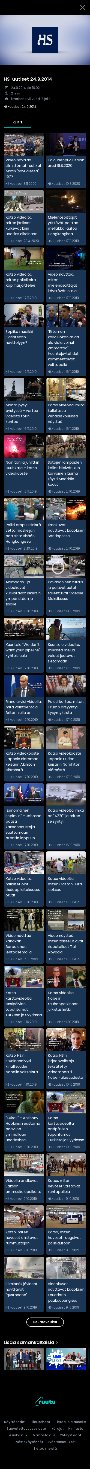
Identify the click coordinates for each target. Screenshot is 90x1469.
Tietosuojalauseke (70, 1422)
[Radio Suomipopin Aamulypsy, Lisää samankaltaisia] (66, 1359)
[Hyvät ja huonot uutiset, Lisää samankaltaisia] (24, 1359)
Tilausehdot (40, 1422)
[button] (45, 40)
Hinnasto (75, 1428)
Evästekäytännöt (29, 1442)
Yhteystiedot (70, 1435)
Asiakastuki (18, 1435)
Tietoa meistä (45, 1448)
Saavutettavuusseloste (26, 1428)
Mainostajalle (44, 1435)
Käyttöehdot (15, 1422)
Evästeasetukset (62, 1442)
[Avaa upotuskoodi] (84, 18)
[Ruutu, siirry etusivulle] (45, 1402)
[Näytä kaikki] (45, 1358)
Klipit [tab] (17, 122)
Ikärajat (57, 1428)
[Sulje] (82, 7)
